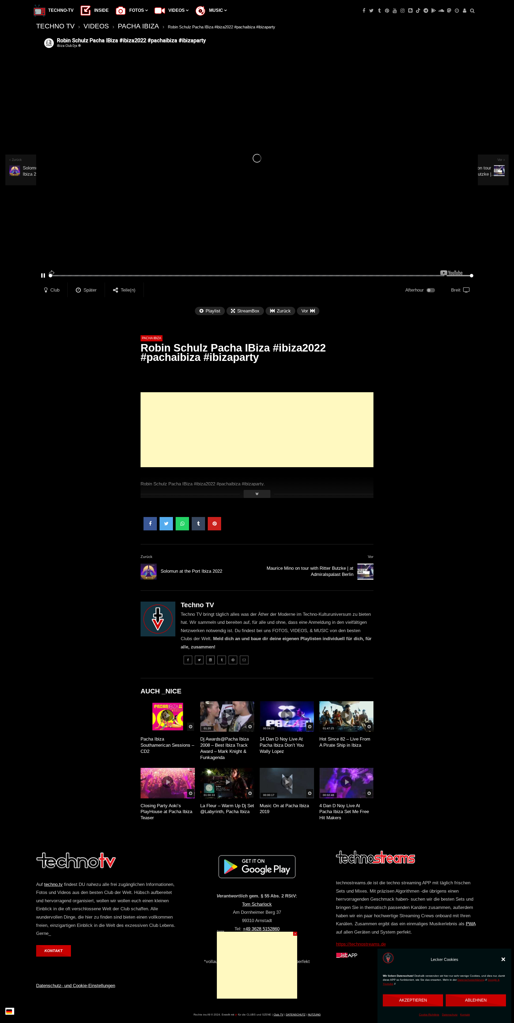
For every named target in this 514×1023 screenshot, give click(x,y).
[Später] (457, 10)
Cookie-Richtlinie (429, 1014)
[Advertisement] (257, 429)
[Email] (244, 660)
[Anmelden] (464, 10)
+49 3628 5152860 (261, 928)
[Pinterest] (387, 10)
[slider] (246, 275)
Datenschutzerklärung (471, 979)
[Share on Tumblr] (198, 523)
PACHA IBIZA (138, 26)
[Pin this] (214, 523)
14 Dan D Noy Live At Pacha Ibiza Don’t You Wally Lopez (282, 745)
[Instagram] (402, 10)
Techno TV (197, 605)
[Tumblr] (379, 10)
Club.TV (279, 1014)
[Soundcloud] (441, 10)
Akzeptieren (413, 1000)
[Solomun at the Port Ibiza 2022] (149, 572)
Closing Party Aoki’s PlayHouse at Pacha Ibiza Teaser (166, 812)
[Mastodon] (449, 10)
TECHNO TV (55, 26)
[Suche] (472, 10)
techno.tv (53, 884)
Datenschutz (450, 1014)
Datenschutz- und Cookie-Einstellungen (75, 985)
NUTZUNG (314, 1014)
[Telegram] (426, 10)
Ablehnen (476, 1000)
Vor (370, 556)
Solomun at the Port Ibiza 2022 (191, 571)
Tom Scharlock (257, 904)
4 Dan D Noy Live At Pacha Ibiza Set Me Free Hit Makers (344, 812)
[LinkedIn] (210, 660)
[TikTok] (418, 10)
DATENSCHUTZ (295, 1014)
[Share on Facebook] (150, 523)
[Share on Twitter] (166, 523)
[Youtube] (395, 10)
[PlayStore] (433, 10)
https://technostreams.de (361, 944)
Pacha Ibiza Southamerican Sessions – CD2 (167, 745)
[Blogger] (410, 10)
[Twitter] (371, 10)
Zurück (146, 556)
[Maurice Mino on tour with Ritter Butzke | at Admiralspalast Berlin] (365, 572)
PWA (470, 923)
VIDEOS (96, 26)
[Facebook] (364, 10)
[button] (503, 959)
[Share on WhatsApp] (182, 523)
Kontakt (465, 1014)
